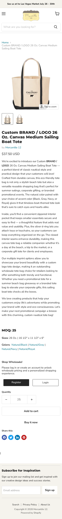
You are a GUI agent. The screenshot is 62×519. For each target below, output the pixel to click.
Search (15, 504)
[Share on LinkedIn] (17, 437)
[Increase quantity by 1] (31, 399)
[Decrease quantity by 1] (6, 399)
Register (16, 382)
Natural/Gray (36, 344)
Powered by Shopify (31, 512)
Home (5, 42)
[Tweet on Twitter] (10, 437)
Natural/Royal (27, 349)
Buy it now (31, 422)
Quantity (6, 392)
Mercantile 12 (13, 147)
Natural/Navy (9, 349)
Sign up (50, 490)
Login (45, 382)
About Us (45, 504)
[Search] (55, 27)
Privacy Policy (30, 504)
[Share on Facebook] (4, 437)
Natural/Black (19, 344)
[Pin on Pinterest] (24, 437)
